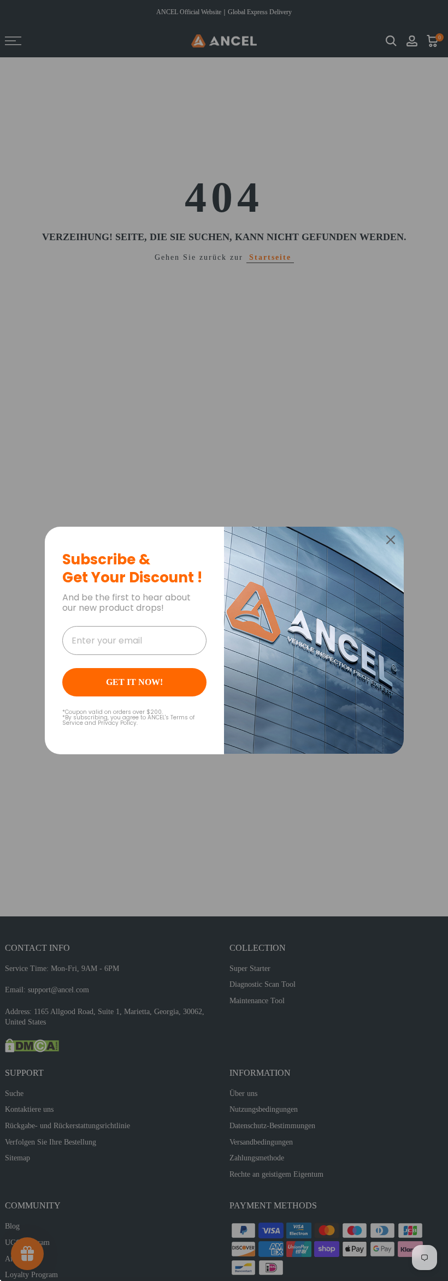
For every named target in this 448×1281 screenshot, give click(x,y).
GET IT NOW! (134, 682)
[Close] (391, 540)
